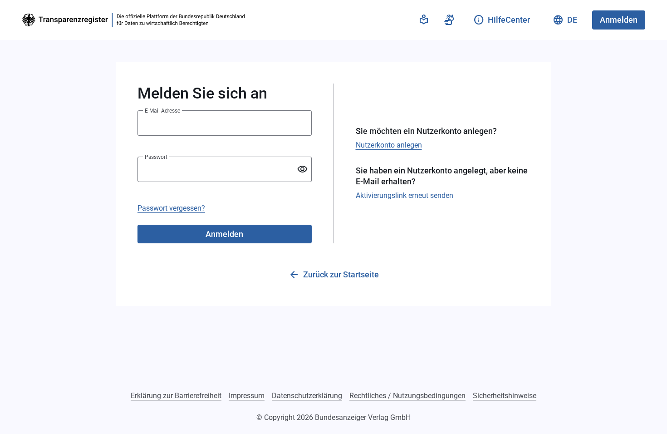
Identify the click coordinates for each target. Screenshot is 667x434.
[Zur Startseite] (135, 20)
